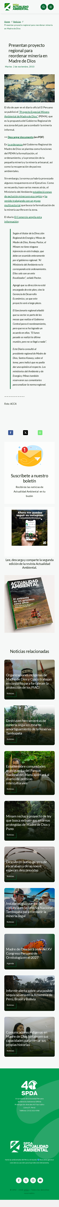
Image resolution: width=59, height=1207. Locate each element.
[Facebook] (10, 432)
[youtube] (40, 1180)
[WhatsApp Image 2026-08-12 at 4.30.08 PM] (29, 576)
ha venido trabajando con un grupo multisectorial (25, 201)
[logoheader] (16, 4)
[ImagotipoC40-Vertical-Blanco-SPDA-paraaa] (29, 1081)
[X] (25, 432)
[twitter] (26, 1180)
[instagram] (33, 1180)
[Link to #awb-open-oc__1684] (51, 7)
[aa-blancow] (29, 1141)
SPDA (26, 1190)
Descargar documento (21, 137)
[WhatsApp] (40, 432)
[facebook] (19, 1180)
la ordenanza (15, 144)
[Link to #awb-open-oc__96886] (44, 7)
